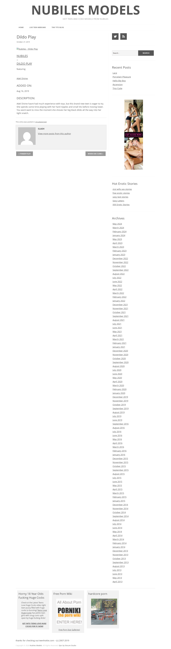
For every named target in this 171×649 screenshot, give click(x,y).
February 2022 (119, 297)
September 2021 (121, 316)
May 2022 (117, 285)
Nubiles (22, 56)
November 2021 (120, 308)
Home (21, 27)
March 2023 (118, 247)
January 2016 (119, 454)
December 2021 (120, 304)
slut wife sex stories (122, 189)
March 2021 (118, 339)
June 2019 (117, 420)
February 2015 (119, 497)
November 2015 (120, 462)
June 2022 (117, 281)
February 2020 (119, 389)
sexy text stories (120, 197)
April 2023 (117, 243)
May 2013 (117, 577)
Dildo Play (24, 63)
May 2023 (117, 239)
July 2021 (117, 323)
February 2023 (119, 250)
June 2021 (117, 327)
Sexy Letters (118, 200)
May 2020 (117, 377)
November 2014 (120, 508)
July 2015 (117, 477)
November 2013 (120, 554)
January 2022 (119, 300)
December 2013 (120, 550)
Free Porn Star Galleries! (69, 629)
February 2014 (119, 543)
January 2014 (119, 547)
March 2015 (118, 493)
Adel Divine (22, 78)
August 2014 (119, 520)
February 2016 (119, 450)
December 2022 (120, 258)
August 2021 (119, 320)
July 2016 (117, 431)
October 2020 (119, 358)
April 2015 (117, 489)
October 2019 (119, 404)
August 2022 (119, 273)
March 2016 (118, 447)
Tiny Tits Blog (58, 27)
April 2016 (117, 443)
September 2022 (121, 270)
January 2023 (119, 254)
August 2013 (119, 566)
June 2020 (117, 373)
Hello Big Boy (119, 80)
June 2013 (117, 574)
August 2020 (119, 366)
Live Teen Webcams (37, 27)
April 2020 (117, 381)
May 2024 (117, 223)
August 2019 (119, 412)
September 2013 (121, 562)
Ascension (118, 84)
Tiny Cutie (117, 88)
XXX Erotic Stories (121, 204)
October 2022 (119, 266)
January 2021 (119, 347)
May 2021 (117, 331)
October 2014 (119, 512)
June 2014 (117, 527)
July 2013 (117, 570)
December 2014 (120, 504)
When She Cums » (95, 154)
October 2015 (119, 466)
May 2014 (117, 531)
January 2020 (119, 393)
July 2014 (117, 524)
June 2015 (117, 481)
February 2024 (119, 231)
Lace (115, 73)
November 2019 (120, 400)
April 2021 (117, 335)
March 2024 (118, 227)
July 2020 (117, 370)
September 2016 (121, 423)
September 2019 (121, 408)
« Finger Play (24, 154)
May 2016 (117, 439)
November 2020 (120, 354)
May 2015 (117, 485)
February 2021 (119, 343)
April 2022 (117, 289)
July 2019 (117, 416)
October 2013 (119, 558)
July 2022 (117, 277)
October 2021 (119, 312)
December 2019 (120, 397)
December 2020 (120, 350)
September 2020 (121, 362)
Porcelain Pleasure (122, 76)
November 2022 (120, 262)
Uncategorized (41, 122)
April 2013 (117, 581)
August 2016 (119, 427)
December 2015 (120, 458)
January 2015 (119, 500)
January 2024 (119, 235)
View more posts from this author (54, 133)
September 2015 (121, 470)
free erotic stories (121, 193)
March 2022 (118, 293)
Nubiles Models (85, 9)
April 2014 (117, 535)
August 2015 (119, 473)
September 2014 (121, 516)
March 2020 (118, 385)
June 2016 (117, 435)
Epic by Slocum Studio (67, 645)
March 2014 (118, 539)
